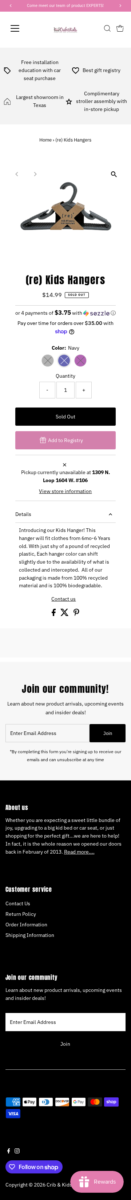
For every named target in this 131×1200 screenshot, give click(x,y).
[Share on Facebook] (54, 614)
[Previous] (17, 174)
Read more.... (79, 852)
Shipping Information (29, 935)
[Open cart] (120, 28)
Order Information (26, 924)
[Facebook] (8, 1151)
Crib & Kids (59, 1184)
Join (107, 733)
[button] (65, 313)
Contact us (63, 599)
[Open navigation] (19, 28)
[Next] (35, 174)
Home (45, 140)
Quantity (65, 376)
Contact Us (17, 903)
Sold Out (65, 416)
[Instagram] (17, 1151)
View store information (65, 491)
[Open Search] (107, 28)
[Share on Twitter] (65, 614)
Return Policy (20, 914)
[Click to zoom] (114, 174)
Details (23, 514)
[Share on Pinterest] (76, 614)
